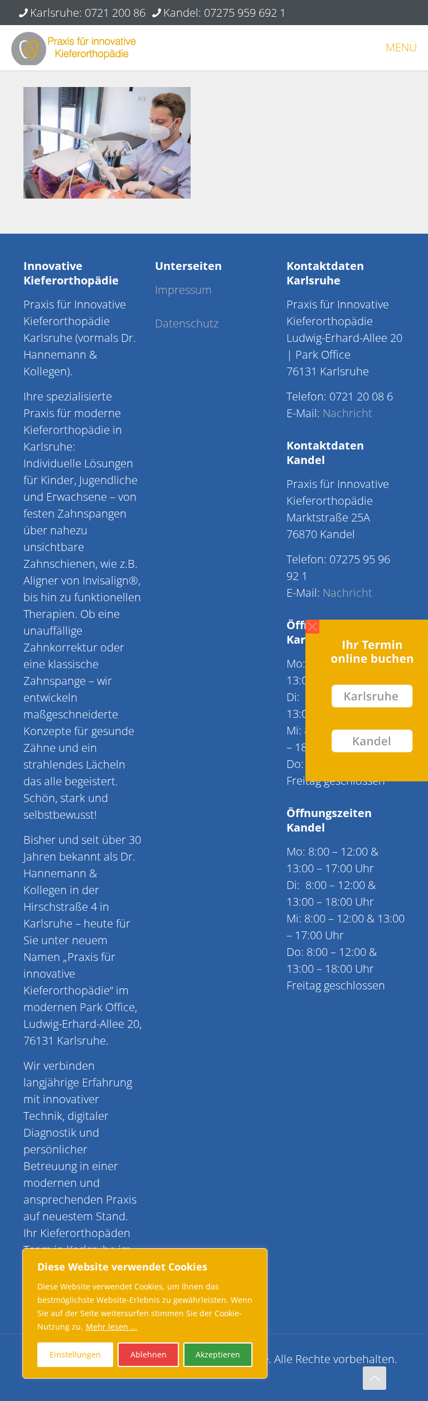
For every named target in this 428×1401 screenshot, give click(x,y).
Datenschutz (186, 323)
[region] (145, 1313)
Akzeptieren (218, 1354)
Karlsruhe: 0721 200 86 (87, 12)
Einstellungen (75, 1354)
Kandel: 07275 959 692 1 (224, 12)
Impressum (183, 289)
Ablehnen (148, 1354)
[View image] (107, 194)
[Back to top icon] (374, 1378)
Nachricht (347, 413)
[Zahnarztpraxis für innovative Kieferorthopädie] (73, 47)
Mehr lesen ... (111, 1326)
